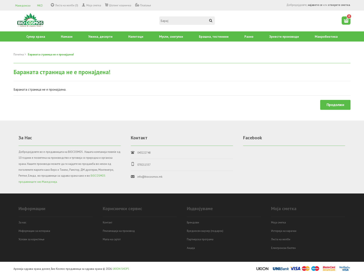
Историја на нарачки (283, 231)
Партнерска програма (200, 239)
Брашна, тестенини (214, 36)
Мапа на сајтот (112, 239)
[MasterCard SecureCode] (329, 270)
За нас (22, 222)
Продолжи (335, 104)
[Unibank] (280, 270)
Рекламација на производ (119, 231)
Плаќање (145, 5)
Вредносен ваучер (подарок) (205, 231)
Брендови (193, 222)
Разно (248, 36)
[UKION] (263, 270)
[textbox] (187, 20)
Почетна (18, 54)
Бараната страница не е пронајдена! (51, 54)
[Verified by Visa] (345, 270)
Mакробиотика (326, 36)
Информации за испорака (34, 231)
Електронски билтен (283, 248)
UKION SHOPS (121, 269)
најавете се (315, 5)
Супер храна (35, 36)
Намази (66, 36)
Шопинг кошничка (120, 5)
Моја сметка (93, 5)
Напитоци (135, 36)
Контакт (107, 222)
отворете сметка (339, 5)
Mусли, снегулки (171, 36)
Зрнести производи (284, 36)
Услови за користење (31, 239)
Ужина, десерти (100, 36)
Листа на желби (280, 239)
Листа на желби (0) (66, 5)
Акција (191, 248)
